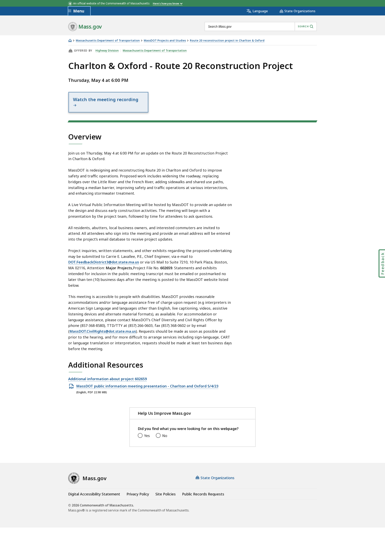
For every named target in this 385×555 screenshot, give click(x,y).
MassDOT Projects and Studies (165, 40)
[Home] (70, 40)
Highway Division (107, 50)
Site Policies (165, 494)
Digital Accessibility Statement (94, 494)
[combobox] (261, 26)
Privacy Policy (138, 494)
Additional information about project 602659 (107, 379)
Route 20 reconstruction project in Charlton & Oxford (227, 40)
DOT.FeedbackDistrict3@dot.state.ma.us (103, 262)
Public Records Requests (203, 494)
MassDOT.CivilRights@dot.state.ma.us (102, 331)
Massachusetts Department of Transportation (108, 40)
